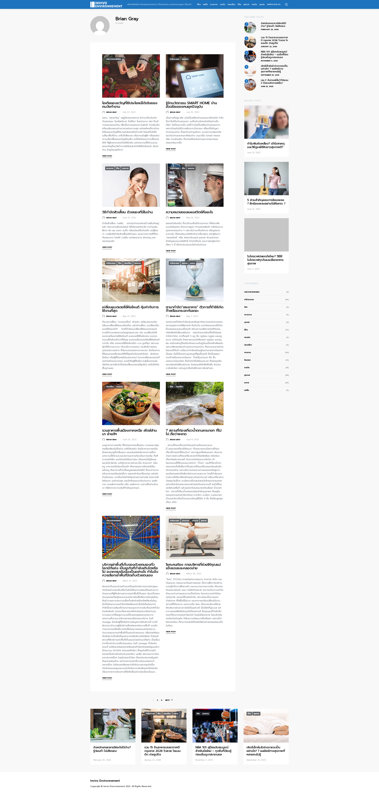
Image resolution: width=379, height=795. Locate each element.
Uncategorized (113, 59)
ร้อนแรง (247, 360)
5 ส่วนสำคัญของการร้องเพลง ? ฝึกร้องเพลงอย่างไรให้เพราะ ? (266, 202)
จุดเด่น (262, 4)
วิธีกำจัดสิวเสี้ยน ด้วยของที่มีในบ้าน (128, 212)
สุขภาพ (246, 4)
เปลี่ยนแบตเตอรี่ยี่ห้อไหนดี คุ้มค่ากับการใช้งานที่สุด (130, 308)
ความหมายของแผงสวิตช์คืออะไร (189, 212)
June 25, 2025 (267, 86)
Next (167, 700)
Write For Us (273, 4)
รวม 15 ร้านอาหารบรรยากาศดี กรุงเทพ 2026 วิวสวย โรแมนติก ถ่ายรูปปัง (274, 40)
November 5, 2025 (269, 60)
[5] (250, 84)
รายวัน (222, 4)
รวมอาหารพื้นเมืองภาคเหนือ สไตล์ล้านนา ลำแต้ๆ (129, 432)
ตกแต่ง (247, 337)
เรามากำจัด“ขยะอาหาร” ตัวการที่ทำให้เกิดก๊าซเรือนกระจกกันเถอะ (194, 308)
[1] (250, 27)
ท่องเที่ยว (231, 4)
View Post (107, 156)
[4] (250, 70)
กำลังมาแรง (174, 59)
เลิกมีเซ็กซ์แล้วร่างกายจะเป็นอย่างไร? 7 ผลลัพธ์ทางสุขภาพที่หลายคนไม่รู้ (274, 68)
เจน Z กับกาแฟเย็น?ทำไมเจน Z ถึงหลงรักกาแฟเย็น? (274, 81)
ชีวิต (199, 4)
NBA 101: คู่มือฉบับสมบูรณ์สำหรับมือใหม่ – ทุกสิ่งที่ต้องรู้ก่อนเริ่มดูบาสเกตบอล (274, 54)
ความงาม (214, 4)
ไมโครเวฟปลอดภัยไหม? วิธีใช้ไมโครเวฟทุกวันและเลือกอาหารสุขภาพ (265, 260)
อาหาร (192, 263)
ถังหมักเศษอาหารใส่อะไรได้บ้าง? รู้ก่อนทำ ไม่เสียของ (273, 24)
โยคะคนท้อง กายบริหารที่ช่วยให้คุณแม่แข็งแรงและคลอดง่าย (193, 566)
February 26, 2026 (270, 29)
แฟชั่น (205, 4)
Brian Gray (111, 112)
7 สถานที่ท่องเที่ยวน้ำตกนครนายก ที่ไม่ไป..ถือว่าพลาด (193, 432)
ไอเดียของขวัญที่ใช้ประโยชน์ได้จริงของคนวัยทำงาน (129, 104)
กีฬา (246, 307)
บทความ (185, 59)
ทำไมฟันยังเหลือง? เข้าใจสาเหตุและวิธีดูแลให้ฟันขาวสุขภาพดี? (266, 145)
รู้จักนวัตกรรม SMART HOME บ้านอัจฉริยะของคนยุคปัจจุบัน (191, 104)
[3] (250, 56)
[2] (250, 42)
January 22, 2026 (269, 46)
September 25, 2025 (270, 75)
